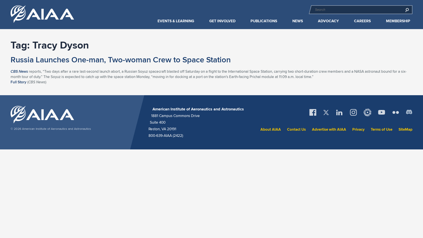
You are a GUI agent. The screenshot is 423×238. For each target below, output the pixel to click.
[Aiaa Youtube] (381, 112)
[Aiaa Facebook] (312, 112)
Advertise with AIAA (329, 129)
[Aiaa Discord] (409, 112)
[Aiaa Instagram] (353, 112)
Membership (398, 21)
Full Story (18, 82)
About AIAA (270, 129)
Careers (362, 21)
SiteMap (405, 129)
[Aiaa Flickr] (395, 112)
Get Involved (222, 21)
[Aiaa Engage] (367, 112)
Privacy (358, 129)
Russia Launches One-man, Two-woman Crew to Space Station (121, 59)
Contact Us (296, 129)
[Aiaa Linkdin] (339, 112)
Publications (263, 21)
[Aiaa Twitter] (326, 112)
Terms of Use (381, 129)
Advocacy (328, 21)
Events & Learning (176, 21)
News (297, 21)
